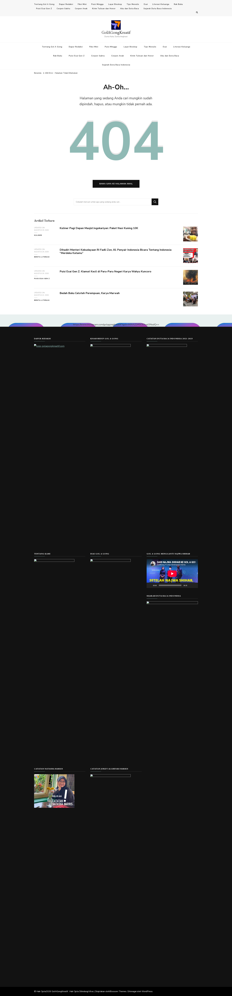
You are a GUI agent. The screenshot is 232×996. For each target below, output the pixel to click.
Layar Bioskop (115, 4)
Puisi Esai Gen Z (44, 8)
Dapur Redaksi (66, 4)
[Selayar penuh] (194, 585)
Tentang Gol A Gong (44, 4)
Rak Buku (178, 4)
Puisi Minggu (97, 4)
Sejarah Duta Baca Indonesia (158, 8)
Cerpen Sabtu (63, 8)
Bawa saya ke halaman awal (116, 183)
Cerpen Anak (81, 8)
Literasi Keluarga (160, 4)
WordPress (147, 991)
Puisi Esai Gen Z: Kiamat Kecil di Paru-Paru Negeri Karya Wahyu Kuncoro (105, 271)
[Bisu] (190, 585)
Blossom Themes (118, 991)
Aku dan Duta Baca (129, 8)
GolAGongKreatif (116, 32)
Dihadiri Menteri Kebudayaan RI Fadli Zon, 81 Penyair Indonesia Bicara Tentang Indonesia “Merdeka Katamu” (115, 251)
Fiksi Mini (82, 4)
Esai (146, 4)
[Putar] (150, 585)
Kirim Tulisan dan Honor (103, 8)
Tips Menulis (133, 4)
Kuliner (38, 235)
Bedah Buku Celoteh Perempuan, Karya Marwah (90, 293)
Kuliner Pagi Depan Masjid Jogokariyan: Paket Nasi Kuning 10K (99, 228)
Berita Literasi (42, 257)
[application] (172, 573)
